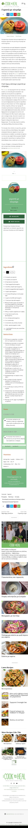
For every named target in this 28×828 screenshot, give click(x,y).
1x (7, 272)
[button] (13, 173)
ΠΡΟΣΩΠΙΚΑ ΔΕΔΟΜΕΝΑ (17, 789)
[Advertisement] (14, 246)
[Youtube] (16, 783)
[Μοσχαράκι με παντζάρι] (15, 607)
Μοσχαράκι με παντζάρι (11, 616)
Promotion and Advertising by (7, 824)
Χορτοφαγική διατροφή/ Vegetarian (10, 501)
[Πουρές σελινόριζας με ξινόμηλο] (15, 588)
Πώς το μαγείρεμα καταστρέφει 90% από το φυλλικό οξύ (7, 758)
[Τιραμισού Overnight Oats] (5, 704)
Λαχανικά (9, 494)
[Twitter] (11, 14)
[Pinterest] (15, 14)
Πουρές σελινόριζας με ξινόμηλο (14, 596)
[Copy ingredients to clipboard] (13, 267)
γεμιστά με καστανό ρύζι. (14, 148)
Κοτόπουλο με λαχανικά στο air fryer (20, 757)
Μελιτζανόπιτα (7, 689)
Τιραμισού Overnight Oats (18, 702)
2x (10, 272)
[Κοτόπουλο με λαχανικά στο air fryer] (21, 751)
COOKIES (14, 791)
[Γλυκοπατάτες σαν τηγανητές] (15, 568)
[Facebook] (8, 14)
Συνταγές (17, 496)
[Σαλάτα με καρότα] (15, 647)
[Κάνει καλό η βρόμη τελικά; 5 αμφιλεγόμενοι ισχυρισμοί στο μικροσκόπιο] (5, 695)
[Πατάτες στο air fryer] (5, 722)
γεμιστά (17, 73)
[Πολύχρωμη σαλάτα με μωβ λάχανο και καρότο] (15, 626)
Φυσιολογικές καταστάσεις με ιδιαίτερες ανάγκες (13, 499)
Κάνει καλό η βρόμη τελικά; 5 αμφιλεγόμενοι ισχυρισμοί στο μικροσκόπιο (19, 695)
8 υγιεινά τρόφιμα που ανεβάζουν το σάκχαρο (17, 712)
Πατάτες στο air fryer (17, 720)
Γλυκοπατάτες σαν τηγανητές (13, 577)
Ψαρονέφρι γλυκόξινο (7, 513)
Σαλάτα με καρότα (8, 656)
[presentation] (13, 171)
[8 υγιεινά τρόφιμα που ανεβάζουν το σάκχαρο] (5, 713)
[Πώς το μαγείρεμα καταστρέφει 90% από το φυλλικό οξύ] (7, 751)
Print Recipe (18, 36)
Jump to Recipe (10, 36)
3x (13, 272)
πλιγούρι (5, 89)
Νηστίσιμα (10, 496)
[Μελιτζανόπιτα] (15, 678)
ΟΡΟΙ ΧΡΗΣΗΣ (7, 789)
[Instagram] (14, 783)
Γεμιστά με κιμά (22, 513)
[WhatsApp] (18, 14)
